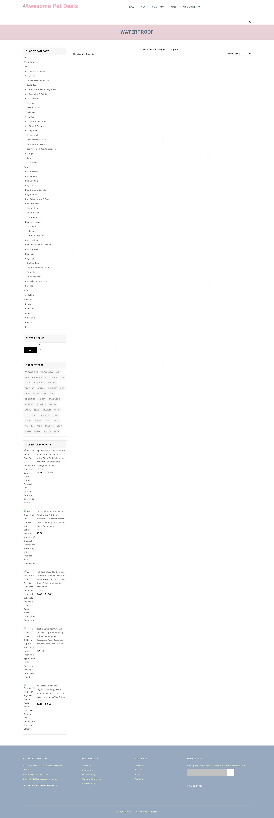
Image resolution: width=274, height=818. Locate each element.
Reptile (38, 421)
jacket (52, 405)
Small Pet (158, 7)
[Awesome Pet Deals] (50, 6)
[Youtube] (202, 794)
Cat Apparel (32, 135)
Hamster (29, 322)
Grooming (30, 399)
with (56, 432)
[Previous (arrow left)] (5, 409)
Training (49, 426)
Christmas (31, 103)
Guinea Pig (30, 318)
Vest (59, 426)
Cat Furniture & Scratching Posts (40, 89)
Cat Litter (29, 117)
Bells (29, 158)
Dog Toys (29, 258)
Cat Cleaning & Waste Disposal (41, 149)
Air (58, 372)
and (27, 377)
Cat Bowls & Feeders (37, 144)
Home (145, 49)
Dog (131, 7)
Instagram (139, 774)
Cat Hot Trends (32, 99)
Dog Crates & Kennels (35, 190)
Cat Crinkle (32, 163)
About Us (86, 766)
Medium (47, 410)
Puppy (28, 421)
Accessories (31, 372)
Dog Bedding (31, 181)
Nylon (57, 410)
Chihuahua (38, 383)
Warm (28, 432)
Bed (47, 377)
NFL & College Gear (36, 236)
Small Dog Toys (34, 277)
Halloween (32, 112)
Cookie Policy (88, 783)
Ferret (28, 313)
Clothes (51, 383)
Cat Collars (30, 76)
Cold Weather (33, 108)
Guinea (41, 399)
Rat (26, 327)
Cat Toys (29, 153)
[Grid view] (97, 54)
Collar (41, 388)
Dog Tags (29, 254)
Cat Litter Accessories (36, 121)
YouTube (139, 779)
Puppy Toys (32, 272)
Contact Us (87, 770)
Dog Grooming (32, 204)
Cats (27, 383)
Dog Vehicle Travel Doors (37, 281)
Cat (143, 7)
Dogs (27, 394)
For (52, 394)
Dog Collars (31, 185)
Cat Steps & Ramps (34, 126)
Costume (52, 388)
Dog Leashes (31, 240)
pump (55, 415)
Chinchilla (30, 309)
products (45, 415)
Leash (37, 410)
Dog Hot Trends (32, 222)
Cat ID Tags (32, 85)
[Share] (264, 3)
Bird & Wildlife (191, 7)
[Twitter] (196, 794)
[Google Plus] (208, 794)
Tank (39, 426)
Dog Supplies (31, 249)
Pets (34, 415)
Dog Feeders (31, 194)
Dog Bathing (33, 208)
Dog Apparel (31, 176)
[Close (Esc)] (271, 3)
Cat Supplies (31, 131)
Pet (26, 415)
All (25, 58)
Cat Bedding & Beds (36, 140)
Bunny (28, 304)
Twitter (138, 770)
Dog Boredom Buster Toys (39, 268)
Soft (56, 421)
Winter (47, 432)
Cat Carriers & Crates (35, 71)
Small (48, 421)
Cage (54, 377)
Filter (30, 350)
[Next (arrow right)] (269, 409)
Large (28, 410)
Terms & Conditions (91, 779)
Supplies (29, 426)
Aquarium (37, 377)
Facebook (139, 766)
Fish (173, 7)
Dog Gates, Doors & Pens (37, 199)
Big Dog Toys (33, 263)
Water (37, 432)
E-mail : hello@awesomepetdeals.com (41, 779)
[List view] (101, 54)
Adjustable (47, 372)
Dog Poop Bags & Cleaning (38, 245)
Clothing (29, 388)
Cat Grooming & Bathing (36, 94)
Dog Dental (32, 217)
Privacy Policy (88, 774)
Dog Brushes (33, 213)
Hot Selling (29, 295)
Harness (29, 286)
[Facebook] (190, 794)
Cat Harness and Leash (38, 80)
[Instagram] (214, 794)
